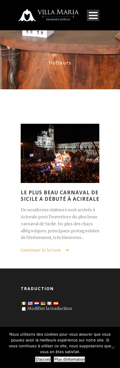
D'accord (43, 359)
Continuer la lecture (41, 250)
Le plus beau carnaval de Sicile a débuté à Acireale (60, 195)
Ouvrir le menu (93, 15)
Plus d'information (69, 359)
